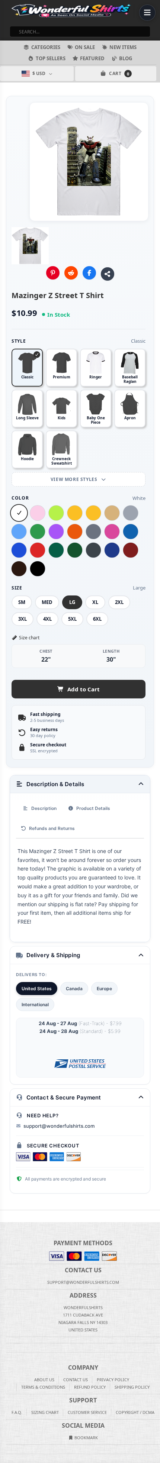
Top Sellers (50, 58)
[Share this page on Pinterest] (53, 273)
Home (5, 1216)
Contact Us (75, 1379)
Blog (125, 58)
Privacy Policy (113, 1379)
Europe (104, 988)
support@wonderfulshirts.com (59, 1126)
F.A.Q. (17, 1412)
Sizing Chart (45, 1412)
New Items (123, 47)
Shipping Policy (132, 1387)
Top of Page (155, 1216)
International (35, 1004)
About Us (44, 1379)
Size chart (29, 637)
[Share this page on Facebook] (89, 273)
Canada (74, 988)
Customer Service (87, 1412)
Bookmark (85, 1437)
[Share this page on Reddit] (71, 273)
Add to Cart (83, 689)
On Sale (85, 47)
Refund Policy (90, 1387)
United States (37, 988)
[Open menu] (147, 12)
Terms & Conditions (43, 1387)
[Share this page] (107, 274)
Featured (92, 58)
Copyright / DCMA (135, 1412)
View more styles (75, 479)
